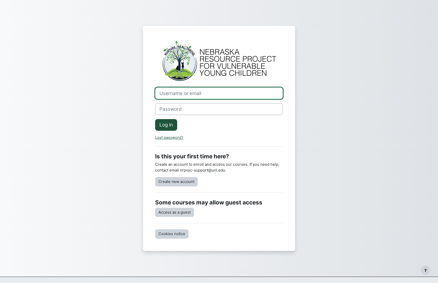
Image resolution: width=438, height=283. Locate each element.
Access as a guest (174, 212)
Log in (166, 125)
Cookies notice (171, 233)
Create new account (176, 181)
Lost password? (169, 137)
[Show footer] (425, 270)
